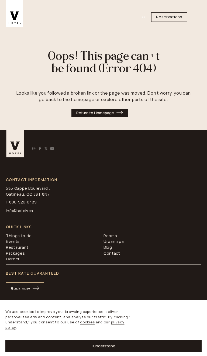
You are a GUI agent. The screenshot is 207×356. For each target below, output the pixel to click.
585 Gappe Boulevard (27, 188)
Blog (108, 247)
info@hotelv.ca (19, 210)
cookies (87, 322)
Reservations (169, 16)
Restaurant (17, 247)
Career (13, 258)
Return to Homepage (95, 112)
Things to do (19, 235)
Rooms (110, 235)
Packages (15, 253)
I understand (103, 346)
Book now (20, 288)
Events (13, 241)
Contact (112, 253)
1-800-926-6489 (21, 202)
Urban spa (114, 241)
